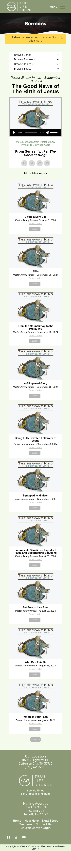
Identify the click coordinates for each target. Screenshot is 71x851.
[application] (35, 132)
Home (17, 820)
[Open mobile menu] (63, 6)
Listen (34, 229)
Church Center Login (36, 828)
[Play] (14, 132)
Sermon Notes (35, 223)
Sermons (25, 824)
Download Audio (41, 144)
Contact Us (44, 824)
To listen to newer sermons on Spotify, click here (35, 39)
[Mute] (47, 132)
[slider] (31, 132)
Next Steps (50, 820)
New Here (32, 820)
